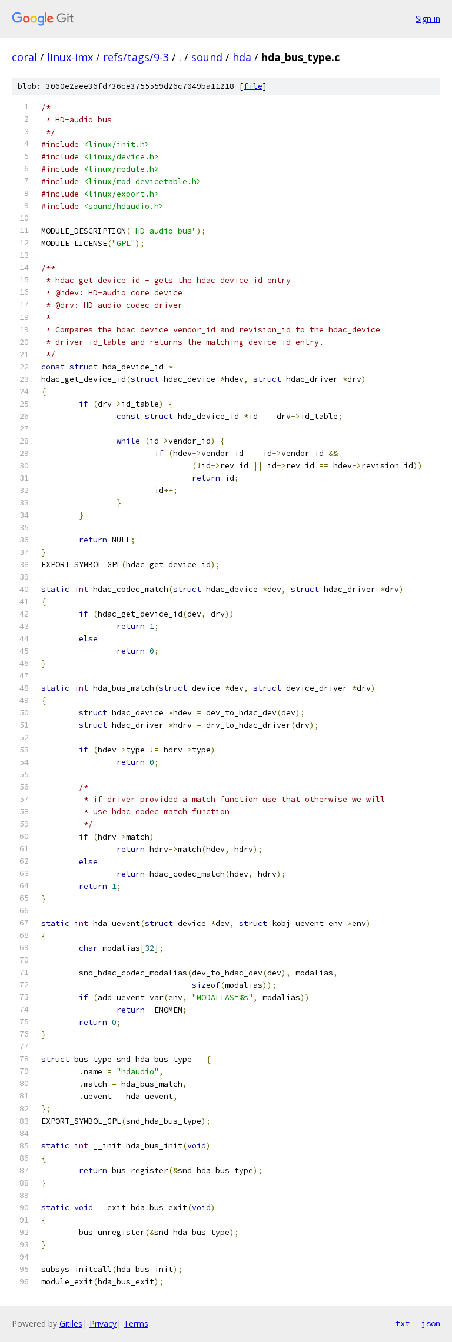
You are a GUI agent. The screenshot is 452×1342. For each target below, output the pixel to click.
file (253, 86)
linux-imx (70, 57)
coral (24, 57)
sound (206, 57)
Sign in (428, 18)
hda (241, 57)
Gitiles (70, 1323)
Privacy (103, 1323)
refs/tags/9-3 (136, 57)
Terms (136, 1323)
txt (403, 1323)
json (430, 1323)
